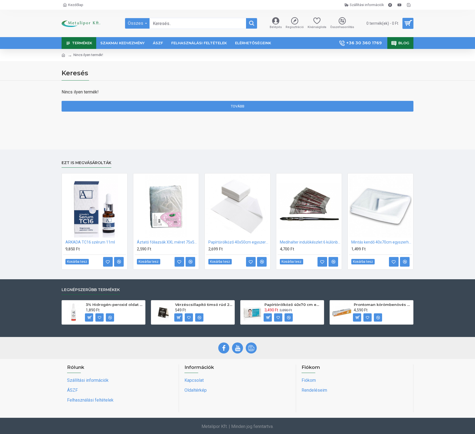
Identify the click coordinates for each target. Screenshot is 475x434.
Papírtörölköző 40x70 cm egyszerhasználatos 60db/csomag (293, 304)
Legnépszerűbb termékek (91, 290)
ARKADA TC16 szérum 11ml (90, 242)
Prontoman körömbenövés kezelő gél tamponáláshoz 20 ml (382, 304)
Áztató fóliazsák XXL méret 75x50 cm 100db (167, 242)
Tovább (237, 106)
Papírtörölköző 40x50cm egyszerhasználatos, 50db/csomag (238, 242)
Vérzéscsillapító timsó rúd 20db (204, 304)
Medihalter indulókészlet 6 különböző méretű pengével (310, 242)
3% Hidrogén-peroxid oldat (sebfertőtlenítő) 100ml (114, 304)
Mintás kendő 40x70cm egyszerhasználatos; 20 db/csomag (381, 242)
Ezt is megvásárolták (86, 163)
